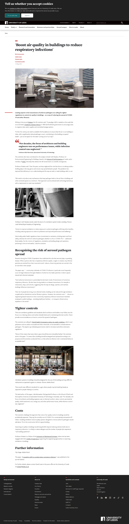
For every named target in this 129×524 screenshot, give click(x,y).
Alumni (89, 22)
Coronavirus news (20, 61)
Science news (18, 59)
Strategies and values (40, 497)
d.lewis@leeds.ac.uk (23, 467)
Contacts (68, 505)
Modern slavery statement (63, 521)
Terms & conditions (36, 521)
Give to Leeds (73, 27)
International (7, 491)
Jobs (67, 483)
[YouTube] (106, 497)
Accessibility (27, 521)
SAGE (24, 162)
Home (7, 27)
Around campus (62, 27)
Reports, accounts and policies (43, 494)
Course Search (7, 494)
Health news (18, 57)
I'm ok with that (12, 15)
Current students (64, 22)
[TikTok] (118, 497)
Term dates (69, 486)
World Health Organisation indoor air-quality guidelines (48, 322)
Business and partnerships (45, 27)
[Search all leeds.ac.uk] (122, 22)
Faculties (81, 22)
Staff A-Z (68, 502)
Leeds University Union (72, 508)
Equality (37, 500)
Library (67, 491)
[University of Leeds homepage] (15, 22)
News (6, 33)
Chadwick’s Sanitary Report (32, 125)
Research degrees (8, 489)
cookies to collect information (19, 8)
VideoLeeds (69, 500)
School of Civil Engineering (55, 159)
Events (36, 508)
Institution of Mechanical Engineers (47, 436)
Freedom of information (49, 521)
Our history (38, 486)
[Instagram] (110, 497)
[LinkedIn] (102, 497)
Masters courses (8, 486)
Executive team (39, 502)
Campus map (38, 483)
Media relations (70, 497)
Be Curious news (19, 54)
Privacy (20, 521)
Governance (38, 491)
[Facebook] (97, 497)
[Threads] (122, 497)
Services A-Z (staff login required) (75, 489)
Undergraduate (8, 483)
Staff (73, 22)
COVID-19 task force (32, 439)
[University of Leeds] (113, 519)
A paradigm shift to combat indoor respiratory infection (39, 457)
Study (13, 27)
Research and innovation (27, 27)
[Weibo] (114, 497)
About (82, 27)
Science (30, 122)
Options (27, 15)
